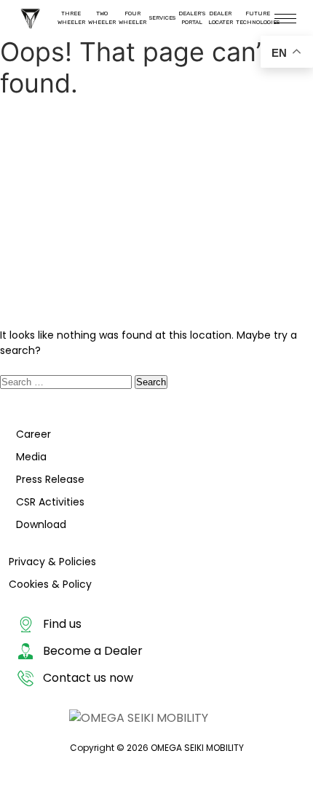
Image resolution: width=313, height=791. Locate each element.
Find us (62, 623)
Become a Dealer (93, 650)
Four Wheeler (132, 17)
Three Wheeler (71, 17)
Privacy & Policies (52, 561)
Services (162, 18)
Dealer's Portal (191, 17)
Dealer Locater (220, 17)
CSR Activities (50, 502)
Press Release (50, 479)
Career (33, 434)
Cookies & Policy (50, 584)
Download (41, 524)
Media (31, 456)
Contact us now (88, 677)
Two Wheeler (102, 17)
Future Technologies (258, 17)
